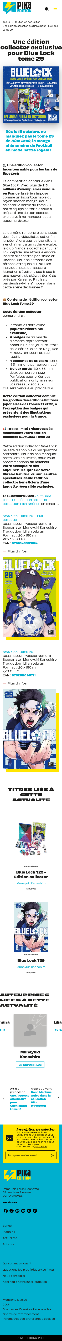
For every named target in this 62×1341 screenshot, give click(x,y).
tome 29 (26, 652)
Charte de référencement (21, 1314)
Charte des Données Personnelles (27, 1309)
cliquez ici (41, 1146)
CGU (6, 1304)
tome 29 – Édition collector (27, 498)
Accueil (7, 21)
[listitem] (6, 1211)
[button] (30, 1041)
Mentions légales (15, 1299)
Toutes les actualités (27, 21)
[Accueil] (17, 8)
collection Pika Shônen (21, 504)
